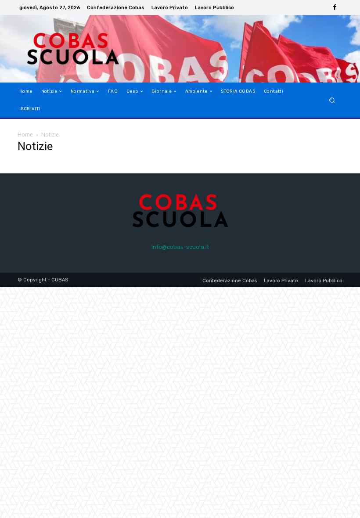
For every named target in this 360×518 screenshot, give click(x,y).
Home (25, 134)
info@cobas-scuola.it (180, 247)
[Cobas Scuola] (63, 49)
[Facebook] (334, 7)
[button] (332, 100)
